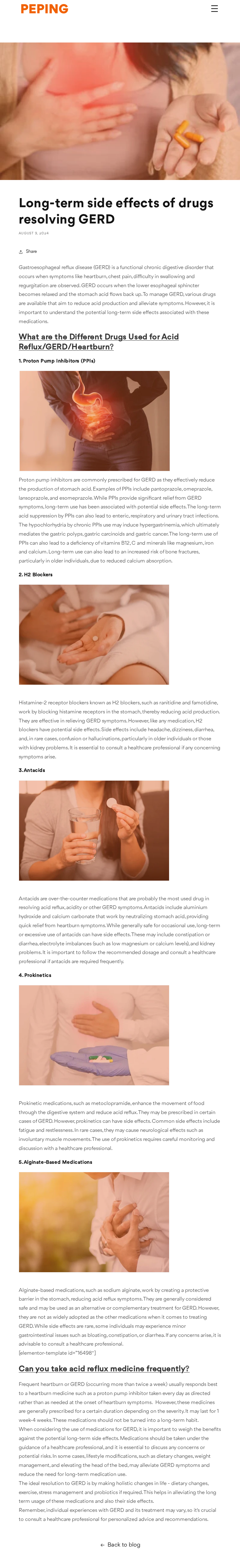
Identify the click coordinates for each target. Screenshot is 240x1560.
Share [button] (31, 251)
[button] (214, 9)
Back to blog (124, 1545)
